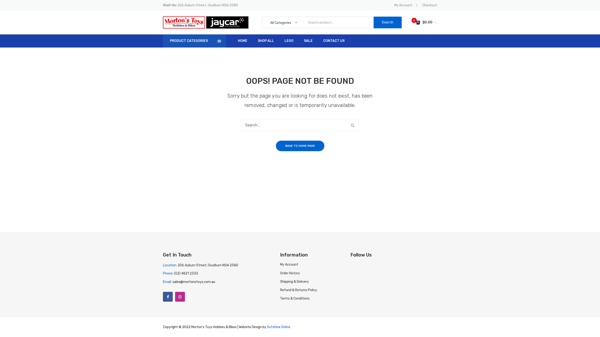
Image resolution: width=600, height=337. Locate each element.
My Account (403, 5)
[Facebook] (168, 297)
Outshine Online (278, 327)
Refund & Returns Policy (298, 290)
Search (388, 22)
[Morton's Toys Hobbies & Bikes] (184, 22)
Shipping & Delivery (294, 282)
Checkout (429, 5)
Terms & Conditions (295, 298)
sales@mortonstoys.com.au (193, 282)
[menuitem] (242, 40)
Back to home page (300, 145)
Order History (290, 273)
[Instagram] (180, 297)
